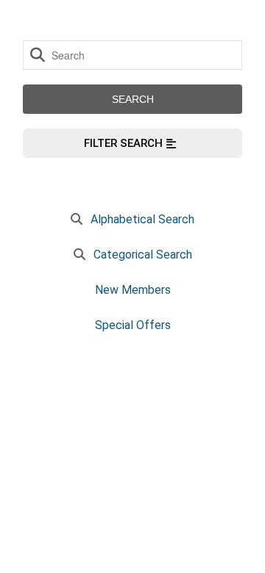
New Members (133, 290)
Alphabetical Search (142, 219)
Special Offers (133, 325)
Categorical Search (142, 255)
